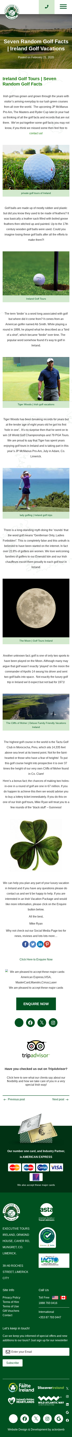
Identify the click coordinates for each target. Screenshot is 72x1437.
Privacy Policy (11, 1297)
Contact (7, 1315)
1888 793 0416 (48, 1303)
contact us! (36, 133)
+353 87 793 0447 (50, 1317)
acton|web (58, 1429)
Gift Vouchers (11, 1310)
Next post (58, 1099)
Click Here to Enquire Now (36, 959)
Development (39, 1429)
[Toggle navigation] (63, 7)
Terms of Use (11, 1306)
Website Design (17, 1429)
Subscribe (12, 1362)
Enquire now (36, 1004)
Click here (13, 1077)
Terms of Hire (11, 1301)
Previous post (16, 1099)
